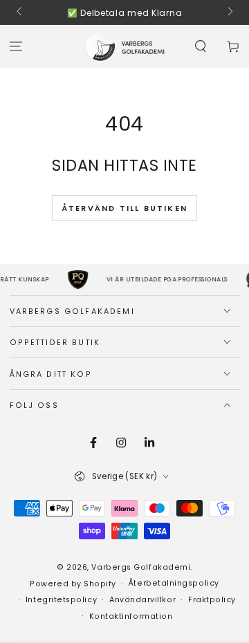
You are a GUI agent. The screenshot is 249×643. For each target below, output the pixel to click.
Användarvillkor (142, 600)
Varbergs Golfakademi (140, 567)
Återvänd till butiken (124, 208)
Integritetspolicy (61, 600)
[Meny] (16, 46)
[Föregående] (20, 12)
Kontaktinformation (131, 616)
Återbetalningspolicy (174, 583)
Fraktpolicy (212, 600)
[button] (200, 46)
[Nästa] (229, 12)
